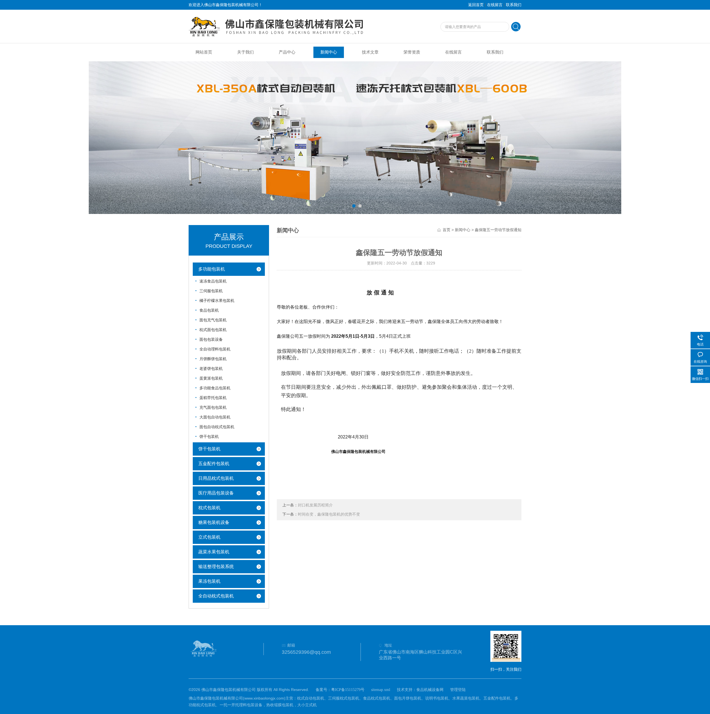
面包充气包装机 (213, 320)
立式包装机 (209, 537)
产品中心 (287, 52)
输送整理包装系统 (216, 566)
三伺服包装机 (211, 291)
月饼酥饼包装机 (213, 359)
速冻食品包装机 (213, 281)
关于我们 (245, 52)
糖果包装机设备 (213, 522)
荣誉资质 (412, 52)
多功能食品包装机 (214, 388)
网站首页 (204, 52)
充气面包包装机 (213, 407)
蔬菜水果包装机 (213, 551)
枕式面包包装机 (213, 330)
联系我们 (513, 5)
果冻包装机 (209, 581)
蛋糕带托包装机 (213, 398)
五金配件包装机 (213, 463)
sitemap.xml (380, 690)
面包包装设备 (211, 339)
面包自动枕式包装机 (216, 427)
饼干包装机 (209, 437)
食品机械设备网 (429, 690)
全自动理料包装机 (214, 349)
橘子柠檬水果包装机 (216, 301)
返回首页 (476, 5)
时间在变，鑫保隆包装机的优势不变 (329, 514)
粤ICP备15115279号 (347, 690)
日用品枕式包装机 (216, 478)
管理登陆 (458, 690)
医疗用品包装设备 (216, 493)
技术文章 (370, 52)
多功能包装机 (211, 269)
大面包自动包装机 (214, 417)
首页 (446, 230)
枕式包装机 (209, 507)
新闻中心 (328, 52)
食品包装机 (209, 310)
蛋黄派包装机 (211, 378)
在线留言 (495, 5)
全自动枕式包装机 (216, 596)
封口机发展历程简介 (315, 505)
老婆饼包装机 (211, 369)
